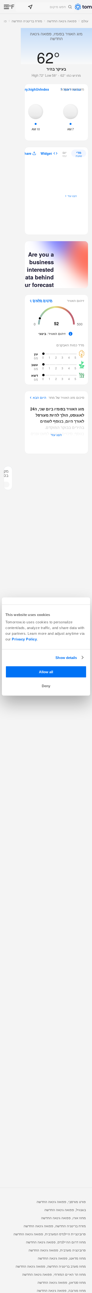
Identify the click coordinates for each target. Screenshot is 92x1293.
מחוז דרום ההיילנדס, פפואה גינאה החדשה (56, 1242)
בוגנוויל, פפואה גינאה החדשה (65, 1209)
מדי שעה (78, 153)
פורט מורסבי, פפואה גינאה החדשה (61, 1201)
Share (26, 153)
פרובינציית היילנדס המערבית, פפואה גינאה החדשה (49, 1234)
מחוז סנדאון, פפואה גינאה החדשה (62, 1282)
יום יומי (64, 153)
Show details (66, 657)
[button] (45, 7)
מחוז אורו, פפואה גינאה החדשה (63, 1217)
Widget (46, 153)
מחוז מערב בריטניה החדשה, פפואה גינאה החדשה (51, 1266)
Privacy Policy (24, 639)
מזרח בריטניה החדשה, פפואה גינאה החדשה (55, 1225)
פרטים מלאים (43, 301)
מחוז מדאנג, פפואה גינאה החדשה (62, 1258)
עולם (84, 21)
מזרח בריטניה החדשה (27, 21)
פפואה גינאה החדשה (62, 21)
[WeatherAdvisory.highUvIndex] (35, 116)
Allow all (46, 672)
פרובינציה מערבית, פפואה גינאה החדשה (57, 1250)
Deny (46, 686)
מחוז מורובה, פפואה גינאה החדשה (61, 1290)
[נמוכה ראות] (70, 116)
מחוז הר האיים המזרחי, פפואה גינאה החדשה (54, 1274)
